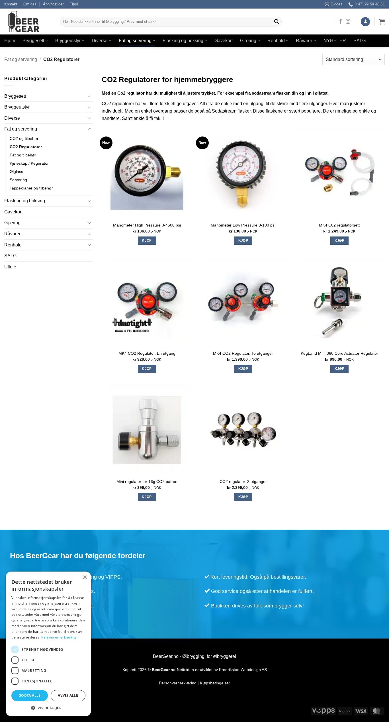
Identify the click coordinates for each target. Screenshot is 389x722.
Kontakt (10, 4)
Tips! (74, 4)
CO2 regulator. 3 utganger (243, 481)
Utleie (10, 266)
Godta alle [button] (30, 695)
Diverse (99, 40)
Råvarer (304, 40)
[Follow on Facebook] (340, 21)
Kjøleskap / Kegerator (29, 163)
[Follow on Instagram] (348, 21)
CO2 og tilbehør (24, 138)
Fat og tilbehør (23, 155)
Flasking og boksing (183, 40)
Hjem (9, 40)
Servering (18, 180)
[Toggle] (89, 96)
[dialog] (48, 644)
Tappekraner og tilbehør (31, 188)
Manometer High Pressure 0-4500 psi (147, 225)
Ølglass (16, 171)
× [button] (85, 578)
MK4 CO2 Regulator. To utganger (243, 353)
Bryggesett (33, 40)
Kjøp (146, 240)
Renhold (276, 40)
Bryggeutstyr (68, 40)
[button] (365, 21)
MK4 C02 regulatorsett (339, 225)
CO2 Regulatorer (26, 146)
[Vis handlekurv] (382, 21)
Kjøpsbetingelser (215, 683)
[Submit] (276, 21)
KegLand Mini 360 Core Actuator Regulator (339, 353)
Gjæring (248, 40)
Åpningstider (53, 4)
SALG (359, 40)
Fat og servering (135, 40)
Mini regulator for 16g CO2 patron (146, 481)
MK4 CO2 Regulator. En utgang (146, 353)
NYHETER (335, 40)
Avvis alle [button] (68, 695)
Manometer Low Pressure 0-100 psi (243, 225)
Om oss (29, 4)
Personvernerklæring (177, 683)
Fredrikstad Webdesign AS (243, 670)
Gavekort (223, 40)
